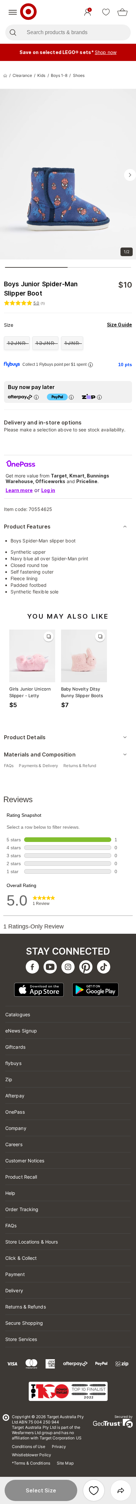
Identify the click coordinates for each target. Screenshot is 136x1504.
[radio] (17, 343)
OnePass (15, 1112)
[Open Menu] (13, 12)
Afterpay (14, 1095)
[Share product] (120, 1490)
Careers (13, 1144)
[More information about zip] (99, 397)
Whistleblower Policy (31, 1454)
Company (15, 1128)
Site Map (65, 1463)
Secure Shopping (24, 1323)
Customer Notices (25, 1160)
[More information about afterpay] (36, 397)
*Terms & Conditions (31, 1463)
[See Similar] (48, 636)
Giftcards (15, 1047)
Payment (15, 1274)
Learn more (19, 490)
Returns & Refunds (25, 1306)
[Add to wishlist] (93, 1490)
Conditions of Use (28, 1446)
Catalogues (17, 1014)
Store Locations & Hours (31, 1242)
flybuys (13, 1063)
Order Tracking (21, 1209)
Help (10, 1193)
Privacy (59, 1446)
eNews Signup (21, 1030)
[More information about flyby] (90, 365)
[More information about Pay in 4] (71, 397)
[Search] (12, 32)
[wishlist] (106, 12)
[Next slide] (130, 175)
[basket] (122, 12)
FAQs (11, 1225)
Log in (48, 490)
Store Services (21, 1339)
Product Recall (21, 1177)
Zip (8, 1079)
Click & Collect (21, 1258)
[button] (41, 1490)
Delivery (14, 1290)
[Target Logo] (28, 12)
